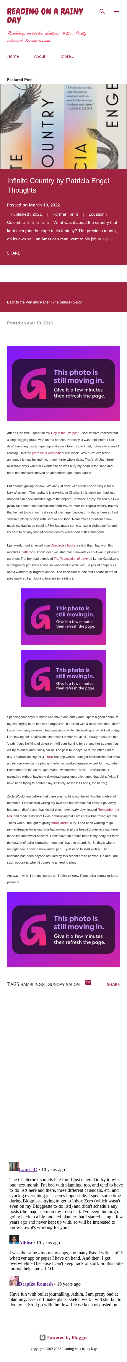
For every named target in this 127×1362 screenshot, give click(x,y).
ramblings (33, 984)
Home (13, 56)
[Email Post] (88, 984)
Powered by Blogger (67, 1337)
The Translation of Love (71, 558)
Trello (49, 757)
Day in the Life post (65, 433)
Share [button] (13, 253)
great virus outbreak (46, 453)
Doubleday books (63, 545)
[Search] (102, 10)
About (39, 56)
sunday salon (64, 984)
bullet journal (60, 823)
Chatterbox (27, 552)
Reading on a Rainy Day (45, 16)
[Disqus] (67, 1080)
